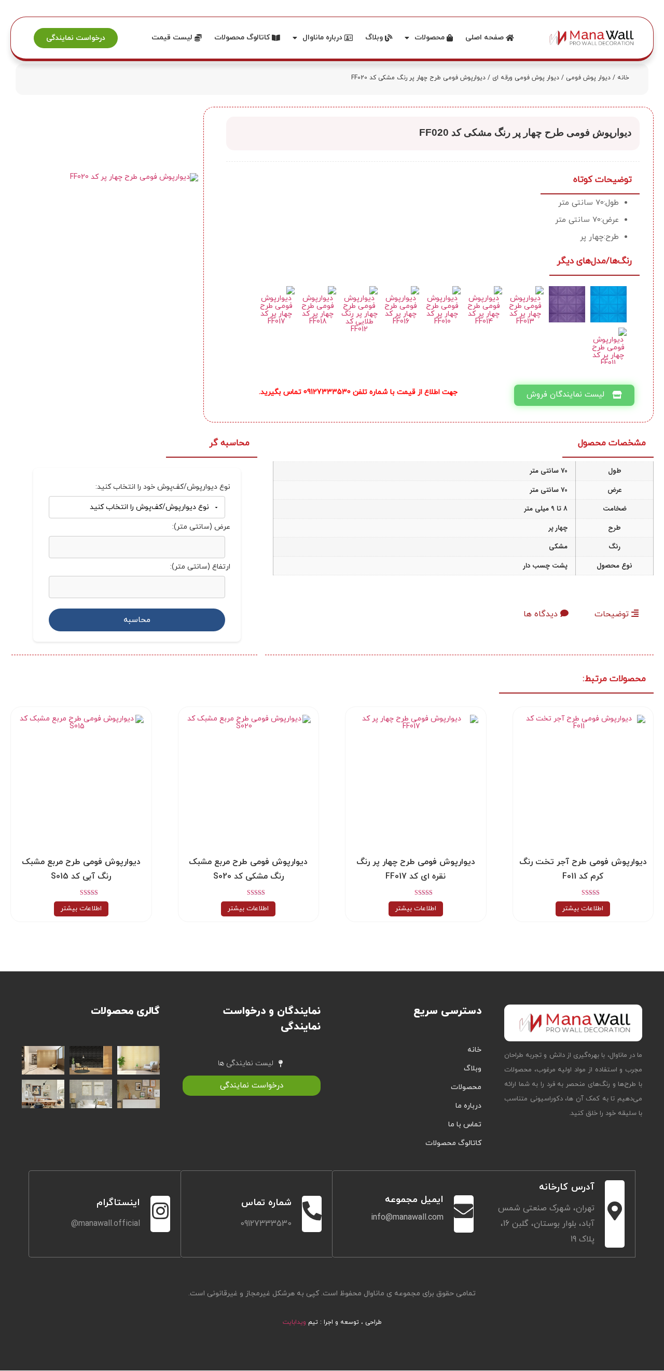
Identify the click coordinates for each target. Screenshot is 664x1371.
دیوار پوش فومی (588, 78)
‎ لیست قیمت (173, 38)
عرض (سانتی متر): (201, 527)
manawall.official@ (105, 1223)
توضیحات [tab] (612, 614)
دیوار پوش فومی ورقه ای (525, 78)
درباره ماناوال (323, 38)
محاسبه (136, 620)
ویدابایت (294, 1322)
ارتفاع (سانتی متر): (200, 567)
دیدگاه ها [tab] (541, 614)
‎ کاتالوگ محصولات (243, 38)
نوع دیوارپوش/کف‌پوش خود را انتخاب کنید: (162, 487)
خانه (623, 78)
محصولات (430, 38)
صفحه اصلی (485, 38)
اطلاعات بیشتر (582, 908)
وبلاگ (375, 38)
